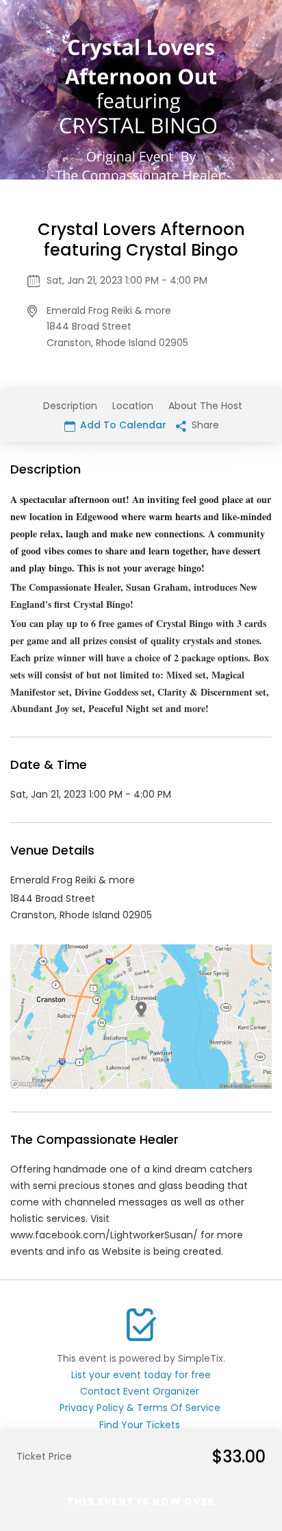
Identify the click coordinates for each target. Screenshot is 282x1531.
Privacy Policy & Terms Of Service (140, 1407)
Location (132, 406)
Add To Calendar (121, 425)
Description (70, 406)
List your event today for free (141, 1375)
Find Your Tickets (139, 1425)
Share (204, 425)
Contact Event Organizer (139, 1391)
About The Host (205, 406)
